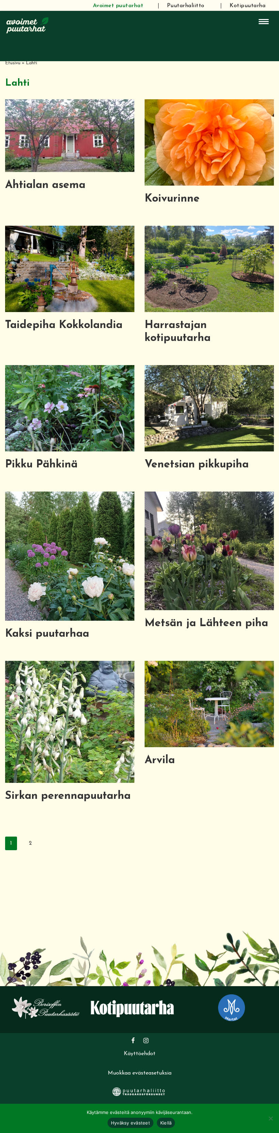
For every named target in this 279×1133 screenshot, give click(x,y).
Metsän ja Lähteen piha (206, 623)
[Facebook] (133, 1040)
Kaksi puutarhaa (47, 634)
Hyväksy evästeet (130, 1123)
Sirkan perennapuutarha (68, 796)
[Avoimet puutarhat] (27, 24)
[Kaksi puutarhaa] (69, 556)
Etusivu (12, 63)
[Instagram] (146, 1040)
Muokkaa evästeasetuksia (139, 1073)
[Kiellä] (270, 1118)
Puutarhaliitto (185, 5)
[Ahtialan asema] (69, 135)
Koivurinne (172, 198)
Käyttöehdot (139, 1054)
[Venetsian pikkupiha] (209, 408)
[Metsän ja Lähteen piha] (209, 551)
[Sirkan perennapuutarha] (69, 722)
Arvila (160, 760)
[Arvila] (209, 704)
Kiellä (166, 1123)
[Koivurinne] (209, 142)
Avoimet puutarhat (118, 5)
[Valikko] (263, 22)
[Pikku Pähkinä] (69, 408)
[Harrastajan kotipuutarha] (209, 269)
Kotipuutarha (247, 5)
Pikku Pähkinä (41, 464)
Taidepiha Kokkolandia (63, 325)
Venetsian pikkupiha (197, 464)
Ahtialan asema (45, 185)
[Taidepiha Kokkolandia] (69, 269)
